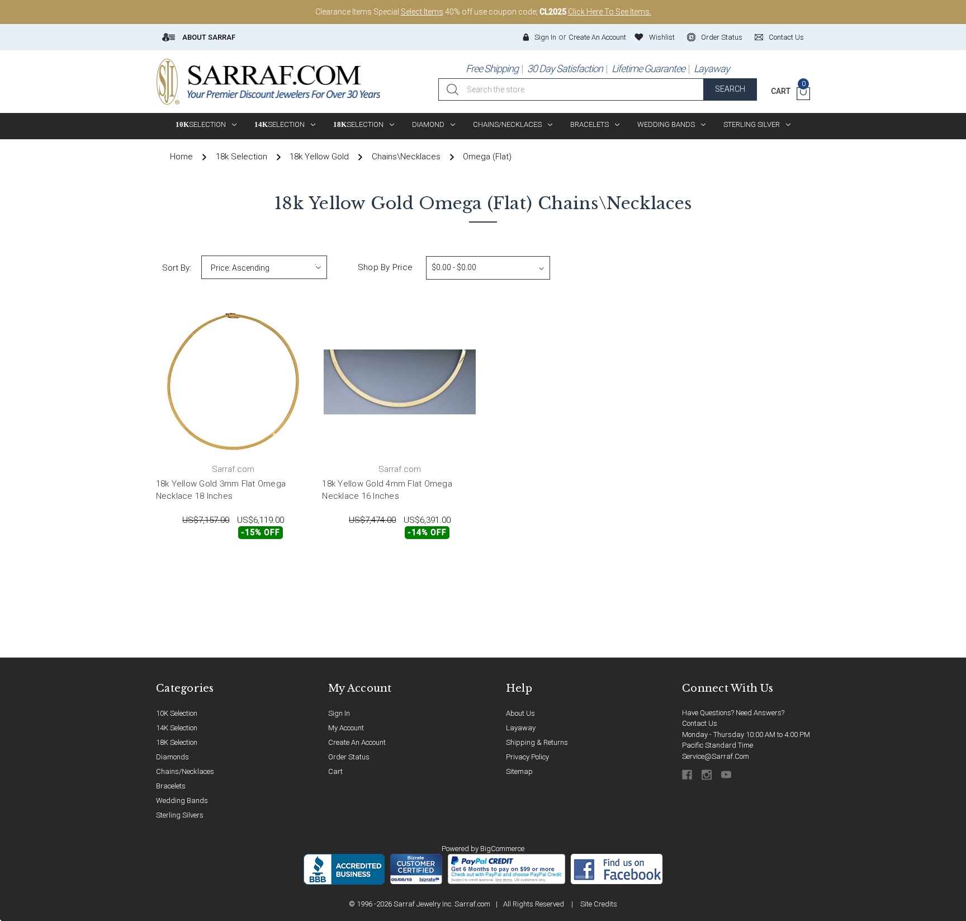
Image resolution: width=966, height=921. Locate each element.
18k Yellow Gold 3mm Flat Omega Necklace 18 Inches (221, 490)
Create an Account (597, 37)
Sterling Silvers (179, 815)
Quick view (275, 563)
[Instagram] (707, 775)
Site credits (598, 904)
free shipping (492, 68)
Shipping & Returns (537, 742)
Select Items (422, 11)
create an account (357, 742)
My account (346, 728)
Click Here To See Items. (609, 11)
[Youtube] (727, 775)
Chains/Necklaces (507, 124)
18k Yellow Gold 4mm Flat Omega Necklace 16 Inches (387, 490)
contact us (786, 37)
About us (520, 713)
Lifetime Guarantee (648, 68)
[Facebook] (688, 775)
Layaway (712, 68)
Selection (201, 124)
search (730, 88)
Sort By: (176, 268)
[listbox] (264, 267)
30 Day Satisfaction (565, 68)
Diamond (428, 124)
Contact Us (699, 723)
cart (335, 771)
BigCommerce (502, 848)
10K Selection (176, 713)
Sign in (545, 37)
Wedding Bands (666, 124)
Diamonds (172, 757)
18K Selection (176, 742)
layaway (521, 728)
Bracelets (589, 124)
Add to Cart (193, 563)
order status (721, 37)
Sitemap (519, 771)
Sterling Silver (751, 124)
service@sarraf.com (715, 756)
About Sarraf (208, 37)
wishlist (662, 37)
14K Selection (176, 728)
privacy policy (527, 757)
